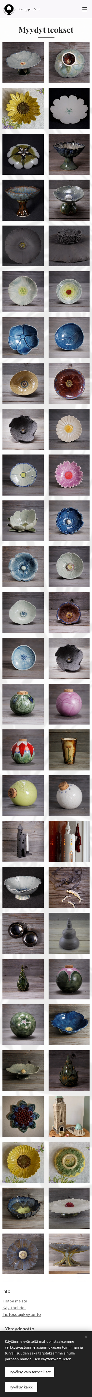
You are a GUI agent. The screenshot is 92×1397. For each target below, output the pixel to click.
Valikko (85, 9)
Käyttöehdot (14, 1307)
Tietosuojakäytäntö (21, 1314)
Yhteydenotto (19, 1329)
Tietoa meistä (14, 1301)
